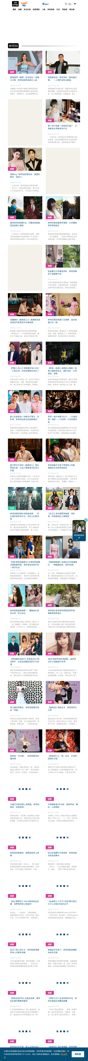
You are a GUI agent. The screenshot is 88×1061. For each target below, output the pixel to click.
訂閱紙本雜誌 (15, 4)
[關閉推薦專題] (86, 520)
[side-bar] (75, 4)
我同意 (78, 1054)
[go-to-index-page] (45, 3)
